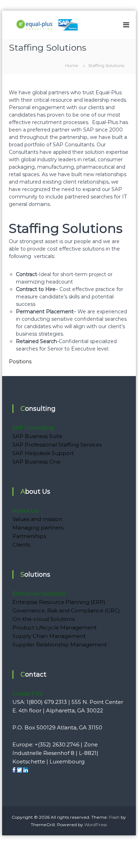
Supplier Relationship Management (59, 644)
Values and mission (37, 519)
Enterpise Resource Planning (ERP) (58, 602)
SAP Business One (36, 461)
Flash (114, 817)
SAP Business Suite (37, 436)
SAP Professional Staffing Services (57, 444)
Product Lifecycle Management (54, 627)
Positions (20, 361)
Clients (21, 544)
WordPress (95, 824)
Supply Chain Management (49, 636)
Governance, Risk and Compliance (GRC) (66, 610)
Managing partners (37, 527)
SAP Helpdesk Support (43, 453)
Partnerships (29, 536)
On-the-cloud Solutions (43, 619)
